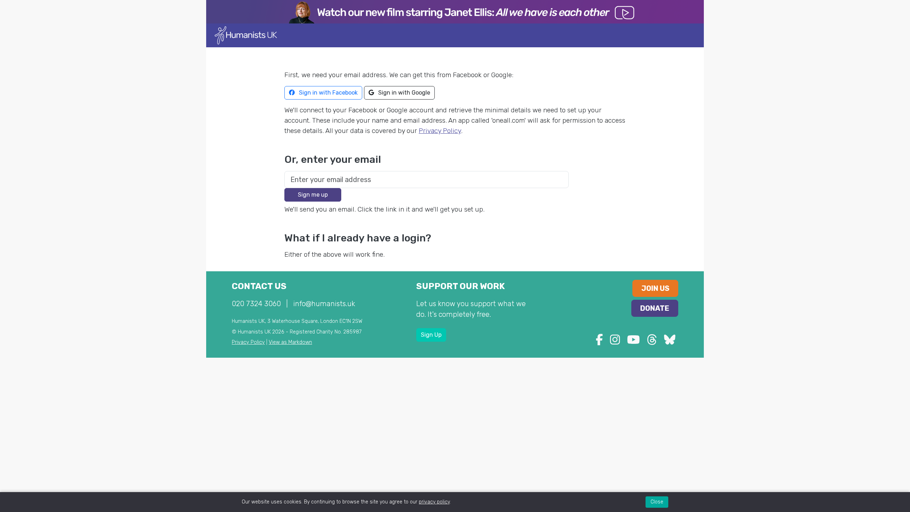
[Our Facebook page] (599, 342)
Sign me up (313, 194)
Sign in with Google (403, 92)
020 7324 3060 (256, 303)
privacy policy (434, 502)
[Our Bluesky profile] (669, 342)
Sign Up (431, 334)
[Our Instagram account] (615, 342)
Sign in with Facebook (328, 92)
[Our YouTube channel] (633, 342)
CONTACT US (259, 286)
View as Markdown (290, 342)
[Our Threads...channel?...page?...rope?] (652, 342)
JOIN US (655, 288)
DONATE (654, 308)
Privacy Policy (440, 131)
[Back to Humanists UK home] (246, 35)
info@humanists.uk (324, 303)
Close (657, 502)
